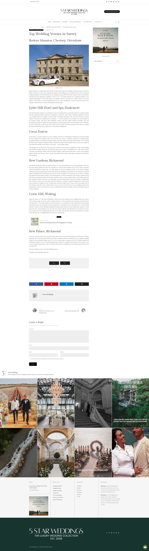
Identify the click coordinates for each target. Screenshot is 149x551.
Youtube (79, 494)
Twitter (78, 488)
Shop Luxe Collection (58, 497)
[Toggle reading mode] (115, 22)
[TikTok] (113, 1)
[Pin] (51, 284)
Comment (31, 329)
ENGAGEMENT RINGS (34, 219)
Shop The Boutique (57, 499)
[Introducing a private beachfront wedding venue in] (93, 452)
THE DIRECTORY (87, 22)
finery (57, 119)
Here (103, 504)
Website (62, 352)
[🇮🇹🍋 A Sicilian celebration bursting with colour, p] (18, 403)
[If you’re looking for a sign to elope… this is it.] (93, 403)
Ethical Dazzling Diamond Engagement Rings (56, 223)
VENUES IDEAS (56, 22)
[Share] (36, 284)
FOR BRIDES (65, 22)
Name (30, 345)
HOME (49, 22)
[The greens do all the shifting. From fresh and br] (55, 403)
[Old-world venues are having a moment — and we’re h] (55, 452)
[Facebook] (106, 1)
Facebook (79, 486)
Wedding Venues (57, 488)
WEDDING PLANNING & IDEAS (36, 30)
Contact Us (55, 493)
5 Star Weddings (47, 294)
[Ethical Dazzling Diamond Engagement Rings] (34, 221)
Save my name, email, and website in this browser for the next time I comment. (47, 358)
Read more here (111, 492)
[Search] (118, 1)
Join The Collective (57, 495)
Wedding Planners (57, 490)
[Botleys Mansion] (59, 65)
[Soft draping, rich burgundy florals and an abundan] (18, 452)
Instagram (79, 492)
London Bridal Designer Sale (71, 310)
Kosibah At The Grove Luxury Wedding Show (46, 311)
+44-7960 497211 (34, 490)
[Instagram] (109, 1)
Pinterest (79, 490)
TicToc (78, 496)
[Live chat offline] (145, 547)
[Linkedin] (116, 1)
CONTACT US (98, 22)
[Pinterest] (111, 1)
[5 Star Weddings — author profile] (35, 295)
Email (30, 352)
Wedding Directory (57, 486)
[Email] (82, 284)
